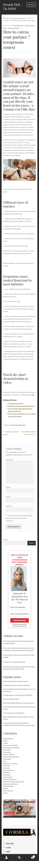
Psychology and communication (13, 781)
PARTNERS (10, 843)
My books (6, 765)
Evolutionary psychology (11, 747)
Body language (8, 738)
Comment (10, 460)
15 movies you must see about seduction (16, 685)
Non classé (6, 775)
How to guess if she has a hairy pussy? (15, 681)
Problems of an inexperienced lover (21, 406)
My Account (6, 857)
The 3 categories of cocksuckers (14, 713)
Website (9, 506)
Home (7, 18)
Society (5, 788)
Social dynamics (8, 786)
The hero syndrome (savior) (11, 433)
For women (7, 750)
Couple (5, 743)
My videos (6, 772)
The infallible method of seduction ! (28, 433)
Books (5, 740)
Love (4, 761)
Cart (30, 855)
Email (8, 497)
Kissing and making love (18, 18)
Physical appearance (10, 779)
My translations (8, 770)
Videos (5, 793)
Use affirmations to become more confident (17, 695)
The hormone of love (16, 403)
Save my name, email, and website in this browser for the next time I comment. (19, 518)
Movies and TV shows (10, 763)
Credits (8, 847)
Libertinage (7, 759)
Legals (8, 851)
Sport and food (8, 790)
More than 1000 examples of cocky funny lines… (18, 703)
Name (8, 487)
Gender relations (9, 754)
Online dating (7, 777)
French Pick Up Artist (11, 6)
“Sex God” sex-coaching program (14, 662)
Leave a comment (13, 28)
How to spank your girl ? (11, 699)
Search (5, 539)
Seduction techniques (10, 784)
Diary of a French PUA (10, 745)
